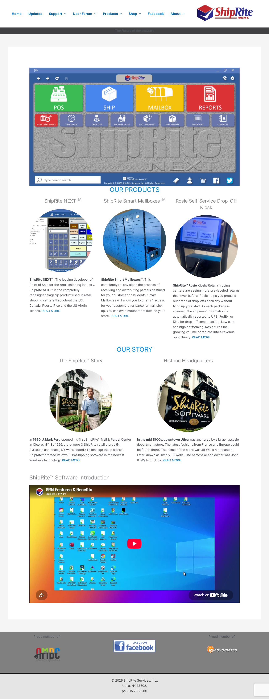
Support (55, 14)
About (175, 14)
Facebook (156, 14)
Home (17, 14)
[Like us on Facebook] (134, 646)
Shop (133, 14)
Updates (35, 14)
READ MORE (51, 311)
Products (110, 14)
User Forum (82, 14)
